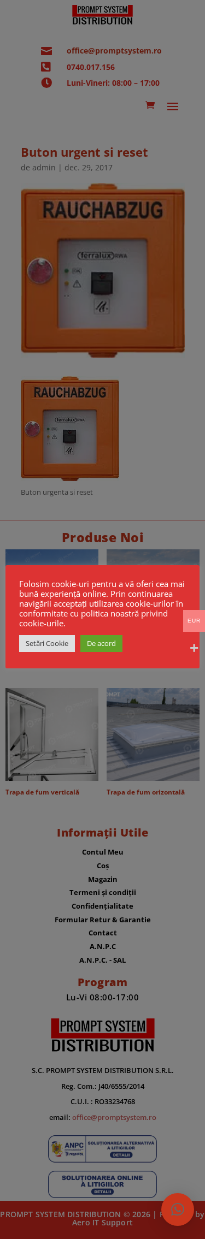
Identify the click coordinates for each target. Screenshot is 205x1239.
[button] (177, 1209)
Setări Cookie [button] (47, 643)
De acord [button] (101, 643)
